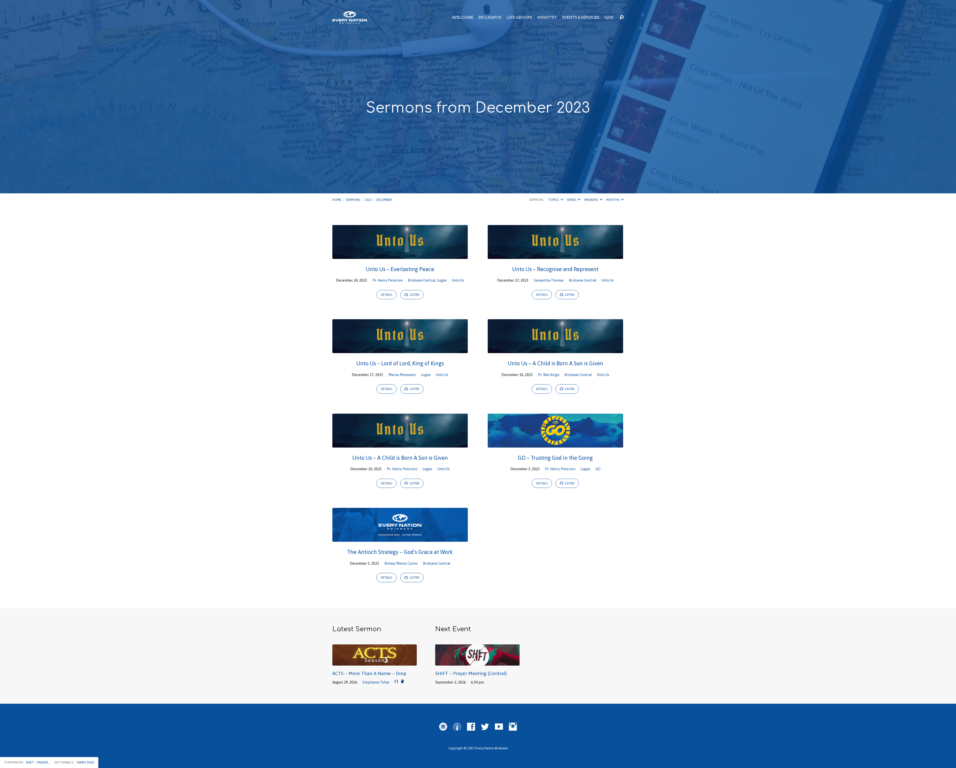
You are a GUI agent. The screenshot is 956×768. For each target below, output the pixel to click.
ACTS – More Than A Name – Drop (369, 673)
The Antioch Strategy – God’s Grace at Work (400, 552)
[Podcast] (457, 727)
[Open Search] (622, 17)
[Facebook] (471, 727)
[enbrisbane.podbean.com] (443, 727)
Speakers (591, 200)
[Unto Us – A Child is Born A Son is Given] (555, 349)
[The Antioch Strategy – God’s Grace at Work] (400, 538)
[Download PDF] (402, 681)
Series (572, 200)
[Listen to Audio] (396, 681)
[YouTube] (499, 727)
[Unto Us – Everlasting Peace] (400, 255)
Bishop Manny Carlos (401, 563)
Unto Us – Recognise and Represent (555, 269)
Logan (442, 280)
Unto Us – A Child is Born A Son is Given (555, 363)
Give (608, 17)
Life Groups (519, 17)
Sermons (353, 200)
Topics (553, 200)
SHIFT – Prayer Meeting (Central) (471, 673)
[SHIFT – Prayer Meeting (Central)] (477, 662)
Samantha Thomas (549, 280)
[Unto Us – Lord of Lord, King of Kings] (400, 349)
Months (613, 200)
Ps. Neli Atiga (548, 375)
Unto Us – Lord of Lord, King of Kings (400, 363)
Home (336, 200)
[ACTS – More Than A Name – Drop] (374, 662)
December (384, 200)
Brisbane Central (421, 280)
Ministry (547, 17)
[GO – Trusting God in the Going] (555, 444)
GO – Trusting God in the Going (555, 458)
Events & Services (580, 17)
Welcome (462, 17)
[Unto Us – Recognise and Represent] (555, 255)
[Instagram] (513, 727)
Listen (414, 295)
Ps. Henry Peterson (387, 280)
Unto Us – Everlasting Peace (400, 269)
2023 (368, 200)
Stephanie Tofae (375, 682)
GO (598, 469)
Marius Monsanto (402, 375)
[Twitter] (485, 727)
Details (386, 295)
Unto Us (458, 280)
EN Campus (489, 17)
